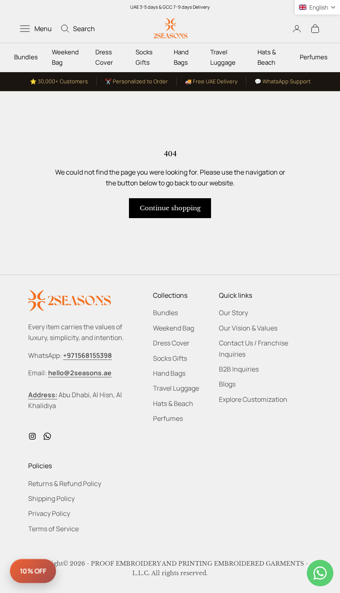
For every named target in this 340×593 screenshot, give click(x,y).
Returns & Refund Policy (64, 483)
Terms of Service (53, 528)
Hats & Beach (266, 57)
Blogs (227, 384)
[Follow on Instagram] (32, 436)
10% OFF (33, 571)
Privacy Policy (49, 513)
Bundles (26, 57)
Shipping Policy (51, 498)
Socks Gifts (144, 57)
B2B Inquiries (239, 369)
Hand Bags (181, 57)
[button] (317, 7)
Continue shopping (170, 208)
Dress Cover (104, 57)
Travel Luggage (223, 57)
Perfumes (314, 57)
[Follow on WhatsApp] (47, 436)
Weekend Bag (65, 57)
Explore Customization (253, 399)
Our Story (233, 312)
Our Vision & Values (248, 328)
